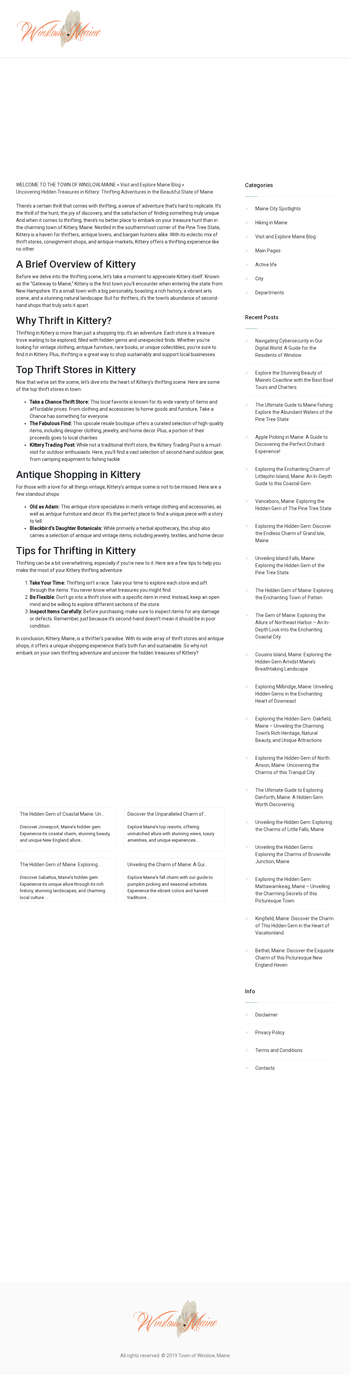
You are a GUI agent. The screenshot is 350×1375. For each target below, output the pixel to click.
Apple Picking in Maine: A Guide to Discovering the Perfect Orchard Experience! (291, 444)
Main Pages (268, 250)
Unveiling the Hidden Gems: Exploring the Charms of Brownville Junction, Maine (293, 854)
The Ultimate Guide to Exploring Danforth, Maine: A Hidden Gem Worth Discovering (289, 797)
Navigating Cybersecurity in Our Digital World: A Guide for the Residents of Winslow (289, 348)
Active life (266, 264)
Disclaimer (266, 1015)
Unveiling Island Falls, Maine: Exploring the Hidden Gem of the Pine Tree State (290, 565)
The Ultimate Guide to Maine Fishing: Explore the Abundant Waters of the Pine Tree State (294, 412)
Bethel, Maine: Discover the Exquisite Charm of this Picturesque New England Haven (294, 958)
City (259, 278)
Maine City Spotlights (278, 208)
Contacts (265, 1068)
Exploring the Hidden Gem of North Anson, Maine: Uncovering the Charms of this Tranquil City (292, 765)
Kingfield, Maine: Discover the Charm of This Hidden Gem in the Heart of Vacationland (294, 926)
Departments (269, 292)
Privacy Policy (270, 1032)
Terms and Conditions (278, 1050)
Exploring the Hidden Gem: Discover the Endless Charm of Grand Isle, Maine (293, 533)
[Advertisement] (175, 126)
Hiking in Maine (271, 222)
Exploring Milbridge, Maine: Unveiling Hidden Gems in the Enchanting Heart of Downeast (294, 694)
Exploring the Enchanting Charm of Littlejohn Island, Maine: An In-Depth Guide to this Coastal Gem (293, 476)
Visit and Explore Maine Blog (285, 236)
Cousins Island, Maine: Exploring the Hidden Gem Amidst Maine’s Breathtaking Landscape (293, 662)
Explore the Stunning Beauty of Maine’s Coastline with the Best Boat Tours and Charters (294, 380)
